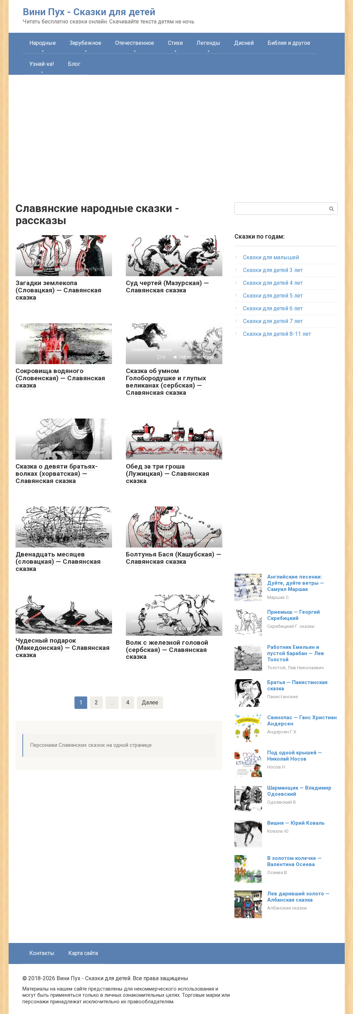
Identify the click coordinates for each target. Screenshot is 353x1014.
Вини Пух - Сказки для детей (89, 12)
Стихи (175, 43)
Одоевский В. (282, 802)
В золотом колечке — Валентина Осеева (294, 861)
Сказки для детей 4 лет (273, 283)
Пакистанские (282, 696)
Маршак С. (278, 597)
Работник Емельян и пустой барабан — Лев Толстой (295, 653)
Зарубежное (85, 43)
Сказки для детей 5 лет (273, 295)
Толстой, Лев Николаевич (295, 667)
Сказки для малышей (271, 257)
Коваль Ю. (278, 831)
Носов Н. (276, 767)
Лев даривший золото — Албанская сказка (298, 897)
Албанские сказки (287, 908)
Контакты (41, 953)
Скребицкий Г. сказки (290, 626)
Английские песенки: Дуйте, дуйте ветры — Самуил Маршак (295, 583)
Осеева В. (277, 872)
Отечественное (134, 43)
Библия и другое (289, 43)
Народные (42, 43)
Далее (150, 702)
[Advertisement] (177, 133)
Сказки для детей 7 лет (273, 321)
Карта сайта (83, 953)
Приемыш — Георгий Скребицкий (293, 615)
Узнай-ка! (41, 64)
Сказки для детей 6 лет (273, 308)
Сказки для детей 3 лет (273, 270)
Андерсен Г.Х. (282, 731)
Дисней (244, 43)
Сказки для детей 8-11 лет (277, 334)
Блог (74, 64)
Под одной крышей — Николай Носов (294, 756)
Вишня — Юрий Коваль (296, 823)
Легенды (208, 43)
